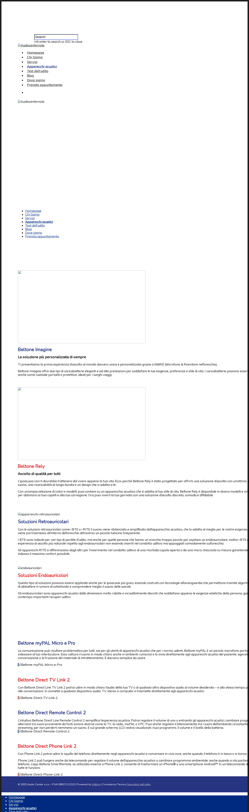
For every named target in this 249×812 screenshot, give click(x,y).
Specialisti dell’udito (139, 784)
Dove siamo (36, 80)
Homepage (35, 52)
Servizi (32, 62)
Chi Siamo (35, 57)
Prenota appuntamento (45, 85)
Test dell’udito (37, 71)
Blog (30, 75)
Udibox (96, 784)
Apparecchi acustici (42, 66)
